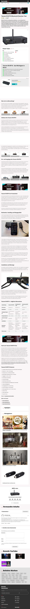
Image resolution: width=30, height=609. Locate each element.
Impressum (3, 598)
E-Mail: (2, 541)
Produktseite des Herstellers (9, 396)
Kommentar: (3, 532)
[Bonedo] (5, 1)
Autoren (2, 602)
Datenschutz (3, 600)
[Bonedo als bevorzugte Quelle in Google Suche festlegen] (7, 18)
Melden (6, 523)
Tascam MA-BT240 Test (6, 402)
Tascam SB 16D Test (5, 400)
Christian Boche (16, 502)
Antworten (2, 523)
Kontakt (2, 596)
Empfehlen (8, 523)
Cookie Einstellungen (4, 604)
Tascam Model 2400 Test (6, 403)
